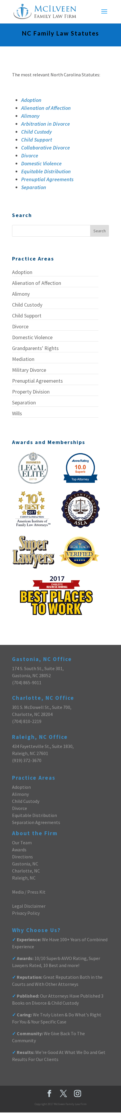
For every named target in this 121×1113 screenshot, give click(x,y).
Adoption (31, 100)
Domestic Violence (41, 163)
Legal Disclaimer (29, 906)
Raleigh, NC (24, 878)
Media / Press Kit (29, 892)
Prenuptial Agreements (47, 179)
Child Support (36, 139)
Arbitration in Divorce (45, 123)
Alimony (30, 115)
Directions (22, 857)
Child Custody (36, 131)
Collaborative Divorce (45, 147)
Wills (17, 413)
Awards (19, 850)
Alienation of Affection (46, 108)
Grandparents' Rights (35, 348)
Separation (33, 187)
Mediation (23, 359)
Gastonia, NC (25, 864)
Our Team (22, 842)
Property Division (31, 391)
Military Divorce (29, 369)
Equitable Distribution (46, 171)
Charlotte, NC (26, 871)
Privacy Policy (26, 913)
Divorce (29, 155)
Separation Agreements (36, 822)
